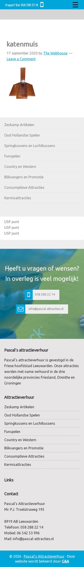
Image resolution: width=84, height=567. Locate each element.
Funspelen (12, 156)
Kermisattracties (17, 198)
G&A (65, 561)
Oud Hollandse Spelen (22, 135)
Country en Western (20, 167)
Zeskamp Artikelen (19, 125)
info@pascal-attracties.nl (46, 309)
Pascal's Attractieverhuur (44, 556)
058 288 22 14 (29, 4)
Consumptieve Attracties (24, 187)
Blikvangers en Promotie (23, 177)
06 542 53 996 (28, 533)
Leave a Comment (21, 59)
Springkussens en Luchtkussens (29, 146)
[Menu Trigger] (75, 4)
